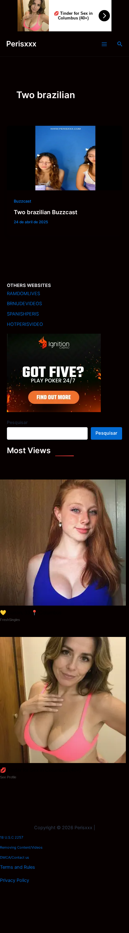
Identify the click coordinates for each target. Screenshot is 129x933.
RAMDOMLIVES (23, 293)
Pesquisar (17, 422)
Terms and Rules (17, 867)
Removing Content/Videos (21, 847)
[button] (120, 44)
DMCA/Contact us (14, 857)
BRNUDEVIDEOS (24, 303)
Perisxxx (21, 43)
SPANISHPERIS (23, 314)
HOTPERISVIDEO (25, 324)
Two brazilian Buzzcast (45, 212)
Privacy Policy (14, 880)
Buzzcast (22, 201)
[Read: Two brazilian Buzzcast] (64, 158)
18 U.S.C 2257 (11, 837)
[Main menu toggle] (104, 44)
